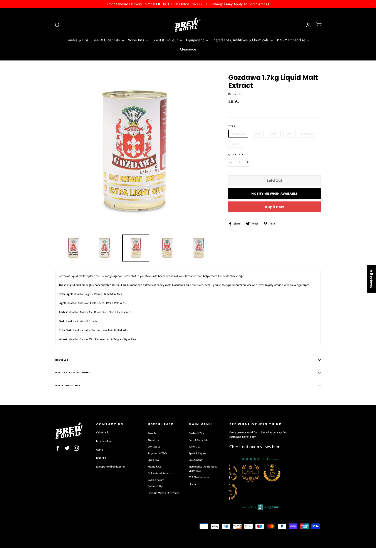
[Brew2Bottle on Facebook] (57, 448)
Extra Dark (307, 133)
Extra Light (238, 133)
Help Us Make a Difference (163, 492)
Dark (289, 133)
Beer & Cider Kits (106, 40)
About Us (153, 440)
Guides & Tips (77, 40)
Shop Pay (153, 459)
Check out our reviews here (254, 446)
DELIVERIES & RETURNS (72, 372)
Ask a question (68, 385)
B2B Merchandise (291, 40)
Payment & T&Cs (157, 453)
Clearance (188, 49)
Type (232, 126)
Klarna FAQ (154, 466)
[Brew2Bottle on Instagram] (76, 448)
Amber (273, 133)
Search (152, 433)
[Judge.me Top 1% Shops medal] (272, 473)
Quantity (236, 154)
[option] (133, 152)
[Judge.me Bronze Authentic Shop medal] (250, 473)
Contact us (154, 446)
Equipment (195, 40)
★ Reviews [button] (371, 278)
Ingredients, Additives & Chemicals (240, 40)
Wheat (236, 144)
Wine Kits (136, 40)
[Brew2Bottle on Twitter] (67, 448)
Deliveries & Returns (160, 473)
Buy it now (274, 206)
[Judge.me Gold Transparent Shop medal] (228, 473)
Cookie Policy (156, 479)
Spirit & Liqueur (166, 40)
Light (257, 133)
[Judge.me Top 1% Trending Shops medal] (228, 491)
